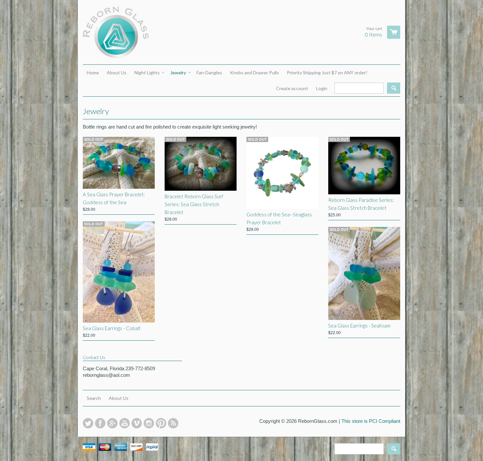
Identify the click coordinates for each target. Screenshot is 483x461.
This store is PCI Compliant (370, 421)
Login (321, 88)
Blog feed (173, 423)
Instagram (149, 423)
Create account (292, 88)
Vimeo (136, 423)
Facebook (100, 423)
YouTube (124, 423)
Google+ (112, 423)
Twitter (88, 423)
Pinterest (161, 423)
